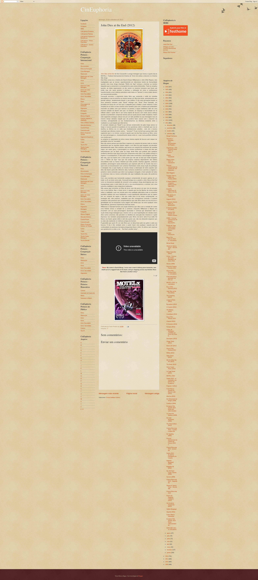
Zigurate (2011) (170, 512)
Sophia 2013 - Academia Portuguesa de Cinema (171, 455)
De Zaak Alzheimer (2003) (170, 419)
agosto (169, 533)
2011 (167, 559)
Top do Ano (84, 144)
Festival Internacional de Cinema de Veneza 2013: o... (171, 441)
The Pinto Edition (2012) (171, 424)
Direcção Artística (86, 125)
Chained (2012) (170, 321)
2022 (167, 98)
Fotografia (83, 113)
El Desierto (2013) (171, 324)
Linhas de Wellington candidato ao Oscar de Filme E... (171, 333)
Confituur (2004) (171, 403)
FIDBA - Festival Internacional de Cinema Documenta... (171, 220)
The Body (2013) (171, 364)
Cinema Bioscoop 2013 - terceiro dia (171, 449)
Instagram (83, 26)
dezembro (170, 125)
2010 (167, 561)
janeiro (169, 552)
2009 (167, 564)
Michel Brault (170, 243)
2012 (167, 556)
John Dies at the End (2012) (171, 292)
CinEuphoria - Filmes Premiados (87, 41)
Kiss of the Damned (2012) (171, 287)
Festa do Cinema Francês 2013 (171, 267)
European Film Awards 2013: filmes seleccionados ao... (171, 522)
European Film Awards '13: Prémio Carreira (171, 213)
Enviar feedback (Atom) (113, 397)
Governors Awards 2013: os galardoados (171, 203)
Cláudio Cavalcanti (170, 156)
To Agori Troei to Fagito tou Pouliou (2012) (171, 177)
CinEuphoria (96, 9)
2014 (167, 120)
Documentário (85, 66)
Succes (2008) (170, 477)
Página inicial (131, 394)
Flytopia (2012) (170, 327)
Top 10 (83, 331)
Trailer (82, 142)
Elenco (83, 99)
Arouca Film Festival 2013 (171, 349)
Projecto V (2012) (171, 386)
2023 (167, 95)
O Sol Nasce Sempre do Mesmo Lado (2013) (171, 391)
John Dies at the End (107, 74)
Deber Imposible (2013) (171, 252)
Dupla (82, 101)
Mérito (82, 295)
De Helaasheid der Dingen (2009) (171, 399)
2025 (167, 89)
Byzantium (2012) (171, 304)
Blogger (140, 576)
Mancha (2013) (170, 396)
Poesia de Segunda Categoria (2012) (170, 498)
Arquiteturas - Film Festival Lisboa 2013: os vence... (171, 150)
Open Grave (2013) (170, 356)
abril (168, 544)
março (169, 547)
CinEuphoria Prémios (87, 34)
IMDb (82, 29)
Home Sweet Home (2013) (170, 367)
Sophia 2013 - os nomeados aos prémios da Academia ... (171, 381)
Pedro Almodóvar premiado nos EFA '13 (171, 278)
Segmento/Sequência (87, 137)
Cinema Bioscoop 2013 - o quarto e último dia (171, 429)
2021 (167, 100)
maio (168, 541)
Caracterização (85, 130)
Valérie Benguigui (171, 509)
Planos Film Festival (169, 52)
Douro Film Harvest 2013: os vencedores (171, 239)
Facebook (83, 24)
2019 (167, 106)
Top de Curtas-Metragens (85, 148)
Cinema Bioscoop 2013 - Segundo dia (171, 481)
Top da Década (85, 151)
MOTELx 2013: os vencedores (171, 283)
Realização (84, 74)
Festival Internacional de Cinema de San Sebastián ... (171, 168)
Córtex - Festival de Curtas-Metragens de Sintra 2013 (171, 259)
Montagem (84, 111)
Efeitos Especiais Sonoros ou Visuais (86, 225)
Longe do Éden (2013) (170, 300)
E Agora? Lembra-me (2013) (171, 208)
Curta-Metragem (85, 71)
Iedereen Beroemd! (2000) (170, 462)
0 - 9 (82, 409)
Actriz (82, 83)
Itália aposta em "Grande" (171, 195)
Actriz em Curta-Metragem (85, 90)
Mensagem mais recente (109, 394)
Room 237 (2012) (171, 346)
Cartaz (82, 139)
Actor (82, 80)
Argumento (84, 108)
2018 (167, 109)
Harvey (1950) (170, 263)
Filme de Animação (86, 69)
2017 (167, 112)
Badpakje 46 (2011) (170, 467)
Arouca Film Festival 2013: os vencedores (171, 272)
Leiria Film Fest (167, 44)
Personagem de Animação (85, 104)
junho (168, 538)
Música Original (85, 116)
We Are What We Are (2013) (171, 360)
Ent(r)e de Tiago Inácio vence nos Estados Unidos (171, 228)
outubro (169, 131)
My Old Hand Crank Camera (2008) (171, 472)
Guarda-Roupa (85, 128)
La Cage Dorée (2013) (170, 372)
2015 (167, 117)
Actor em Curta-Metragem (85, 86)
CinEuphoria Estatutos (87, 31)
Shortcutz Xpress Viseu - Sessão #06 (171, 487)
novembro (170, 128)
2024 (167, 92)
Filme (82, 63)
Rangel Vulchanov (171, 136)
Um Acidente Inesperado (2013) (170, 504)
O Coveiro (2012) (171, 307)
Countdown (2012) (171, 314)
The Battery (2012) (169, 310)
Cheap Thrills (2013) (170, 342)
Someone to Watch (86, 298)
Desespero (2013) (171, 338)
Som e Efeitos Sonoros (87, 122)
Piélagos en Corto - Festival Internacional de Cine (169, 48)
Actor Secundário (86, 94)
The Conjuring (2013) (170, 296)
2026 (167, 87)
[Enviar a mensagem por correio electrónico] (127, 326)
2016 (167, 114)
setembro (170, 133)
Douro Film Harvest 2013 (171, 317)
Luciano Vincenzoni (170, 233)
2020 (167, 103)
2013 (167, 123)
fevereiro (169, 550)
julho (168, 536)
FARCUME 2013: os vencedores (171, 528)
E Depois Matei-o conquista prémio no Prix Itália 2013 (171, 184)
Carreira (83, 290)
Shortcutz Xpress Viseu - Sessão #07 (171, 247)
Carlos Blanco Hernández (170, 515)
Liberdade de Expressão (88, 293)
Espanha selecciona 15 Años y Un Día (171, 190)
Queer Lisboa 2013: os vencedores (170, 161)
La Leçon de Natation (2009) (171, 414)
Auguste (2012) (170, 199)
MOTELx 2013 (170, 376)
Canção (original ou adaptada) (86, 119)
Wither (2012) (170, 353)
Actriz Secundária (86, 96)
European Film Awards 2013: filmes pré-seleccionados (171, 408)
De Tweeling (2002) (170, 434)
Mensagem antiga (152, 394)
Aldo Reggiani (170, 173)
